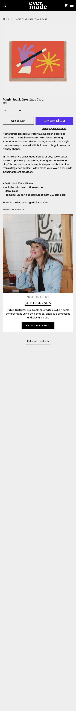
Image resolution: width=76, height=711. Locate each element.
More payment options (54, 128)
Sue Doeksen (17, 209)
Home (6, 19)
